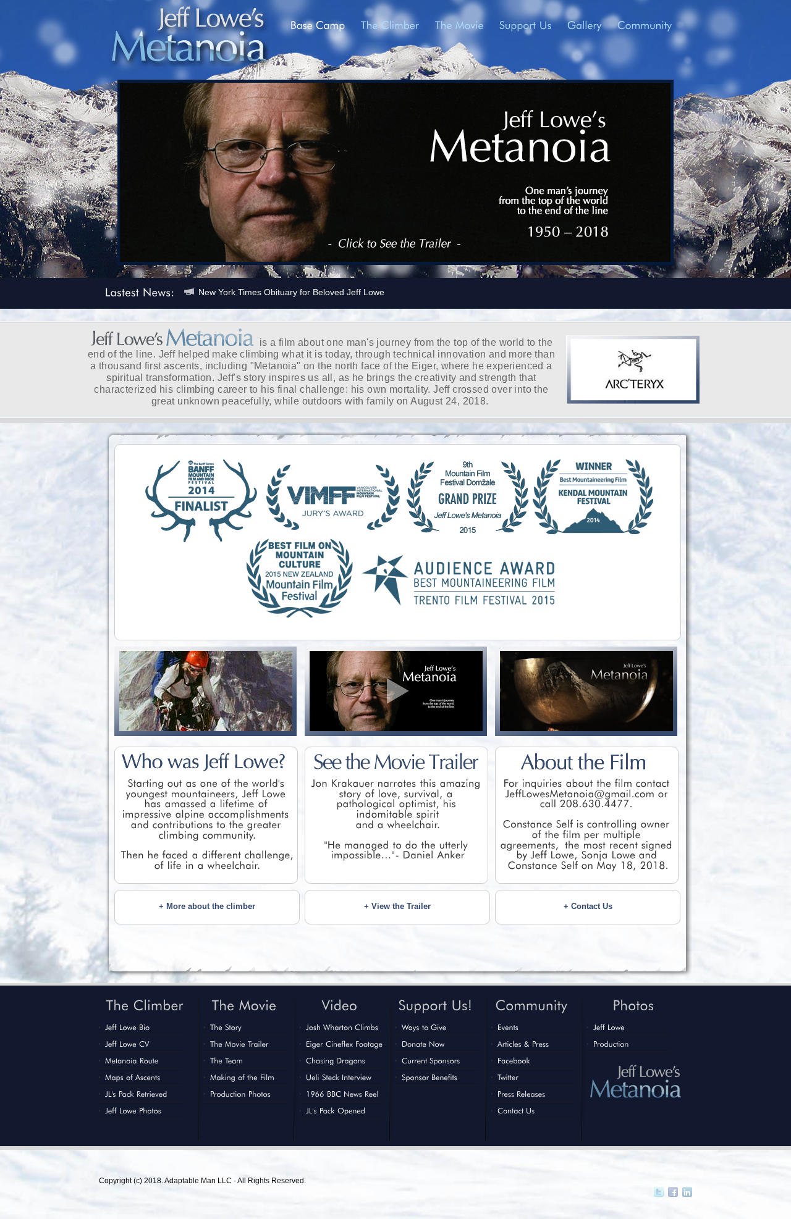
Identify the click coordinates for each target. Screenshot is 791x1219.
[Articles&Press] (523, 1043)
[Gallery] (584, 24)
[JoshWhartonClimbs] (342, 1027)
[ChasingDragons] (335, 1060)
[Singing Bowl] (586, 728)
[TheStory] (226, 1027)
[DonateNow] (423, 1043)
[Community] (644, 24)
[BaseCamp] (317, 24)
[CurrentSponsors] (431, 1060)
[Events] (507, 1027)
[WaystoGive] (424, 1027)
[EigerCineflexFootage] (344, 1043)
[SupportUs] (525, 24)
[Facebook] (513, 1060)
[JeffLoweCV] (127, 1043)
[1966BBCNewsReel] (342, 1093)
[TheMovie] (459, 24)
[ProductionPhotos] (241, 1093)
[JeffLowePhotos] (134, 1110)
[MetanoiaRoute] (132, 1060)
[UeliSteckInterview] (338, 1077)
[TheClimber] (390, 24)
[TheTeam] (226, 1060)
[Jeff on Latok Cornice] (205, 728)
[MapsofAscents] (133, 1077)
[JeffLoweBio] (127, 1027)
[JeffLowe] (609, 1027)
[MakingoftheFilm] (242, 1077)
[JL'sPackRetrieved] (136, 1093)
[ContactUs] (516, 1110)
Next (699, 170)
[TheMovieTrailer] (239, 1043)
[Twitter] (507, 1077)
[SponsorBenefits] (429, 1077)
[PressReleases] (521, 1093)
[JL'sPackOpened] (335, 1110)
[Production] (611, 1043)
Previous (91, 170)
